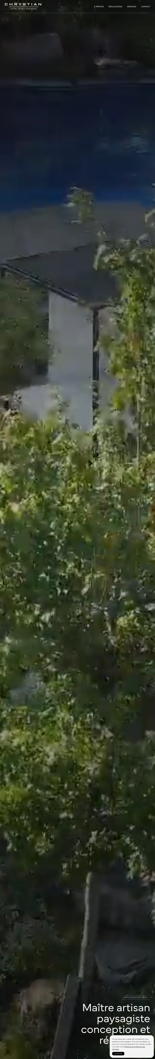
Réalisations (115, 6)
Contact (145, 6)
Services (131, 6)
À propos (99, 6)
